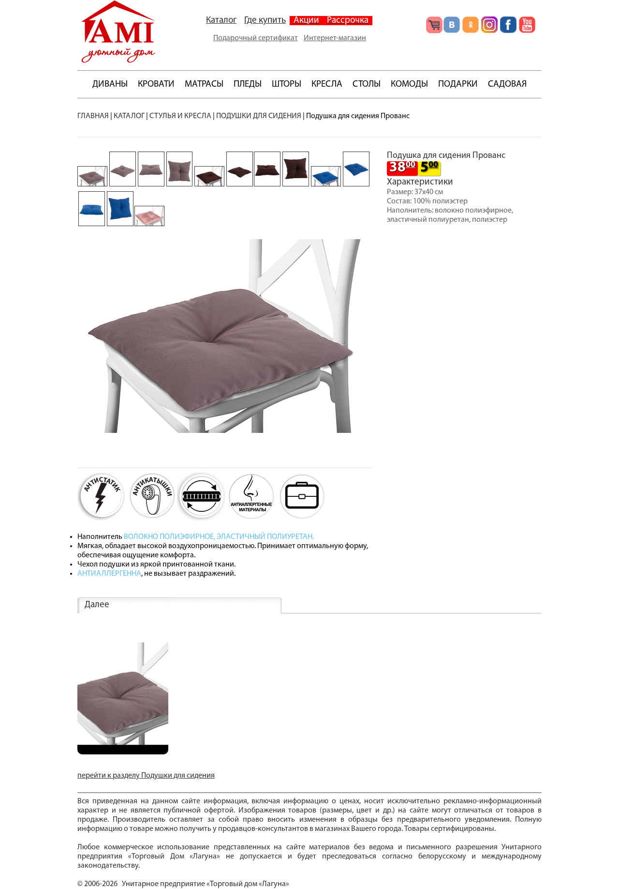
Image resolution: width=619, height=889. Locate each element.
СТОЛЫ (367, 84)
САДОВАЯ (507, 84)
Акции (306, 20)
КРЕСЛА (326, 84)
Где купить (265, 20)
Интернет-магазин (335, 38)
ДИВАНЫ (110, 84)
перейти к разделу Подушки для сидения (146, 776)
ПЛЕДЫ (248, 84)
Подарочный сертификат (255, 38)
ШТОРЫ (286, 84)
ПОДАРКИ (458, 84)
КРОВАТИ (156, 84)
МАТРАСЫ (204, 84)
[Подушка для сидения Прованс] (122, 752)
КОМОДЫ (409, 84)
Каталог (221, 20)
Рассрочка (347, 20)
